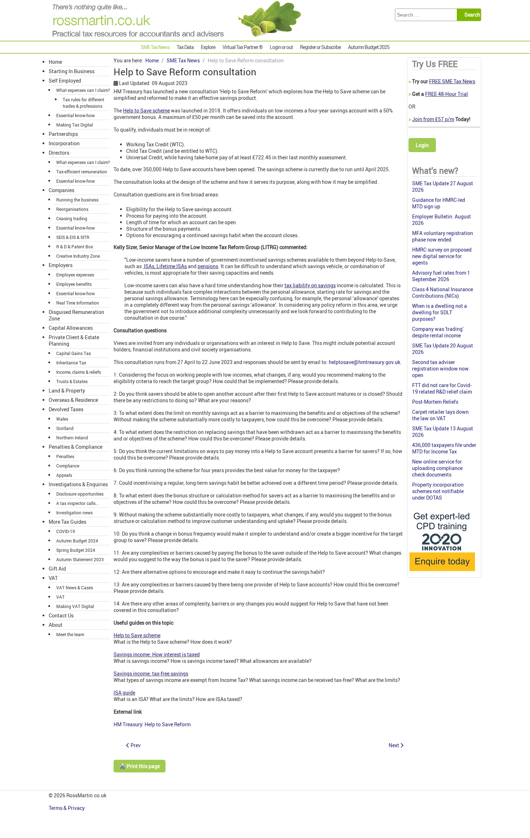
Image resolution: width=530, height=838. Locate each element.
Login (422, 145)
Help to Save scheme (146, 110)
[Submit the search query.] (471, 15)
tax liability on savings (310, 285)
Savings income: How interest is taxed (157, 654)
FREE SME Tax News (452, 81)
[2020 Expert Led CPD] (441, 572)
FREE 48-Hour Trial (446, 93)
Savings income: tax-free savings (151, 673)
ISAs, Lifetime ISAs (165, 266)
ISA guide (124, 692)
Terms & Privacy (67, 807)
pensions (208, 266)
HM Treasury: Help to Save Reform (152, 724)
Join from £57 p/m (433, 119)
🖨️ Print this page (139, 766)
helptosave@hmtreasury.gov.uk (364, 362)
